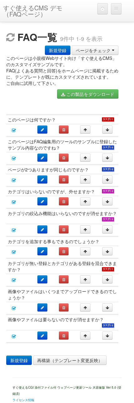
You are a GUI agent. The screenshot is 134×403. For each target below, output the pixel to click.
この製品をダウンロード (89, 94)
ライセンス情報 (23, 400)
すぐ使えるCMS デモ (32, 10)
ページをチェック (94, 50)
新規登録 (57, 50)
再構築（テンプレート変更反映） (70, 360)
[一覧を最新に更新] (10, 37)
